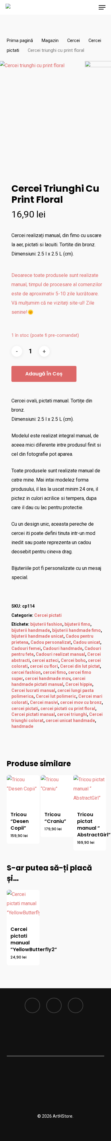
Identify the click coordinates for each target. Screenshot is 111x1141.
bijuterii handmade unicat (37, 636)
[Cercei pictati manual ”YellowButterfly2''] (23, 906)
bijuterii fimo (77, 624)
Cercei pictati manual (33, 714)
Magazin (50, 40)
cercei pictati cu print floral (67, 708)
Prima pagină (20, 40)
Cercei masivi (44, 702)
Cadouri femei (26, 648)
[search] (66, 7)
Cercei (73, 40)
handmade (22, 726)
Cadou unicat (86, 642)
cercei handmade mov (47, 678)
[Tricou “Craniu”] (57, 791)
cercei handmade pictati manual (48, 681)
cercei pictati (24, 708)
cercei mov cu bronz (81, 702)
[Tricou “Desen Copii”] (23, 791)
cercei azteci (45, 660)
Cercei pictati (48, 615)
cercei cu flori (44, 666)
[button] (102, 7)
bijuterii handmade (30, 630)
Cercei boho (73, 660)
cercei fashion (26, 672)
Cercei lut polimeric (56, 696)
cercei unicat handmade (70, 720)
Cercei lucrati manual (33, 690)
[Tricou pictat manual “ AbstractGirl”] (89, 791)
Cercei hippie (78, 684)
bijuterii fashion (46, 624)
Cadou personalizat (51, 642)
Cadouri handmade (62, 648)
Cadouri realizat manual (60, 654)
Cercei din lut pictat (80, 666)
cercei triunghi (72, 714)
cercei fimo (54, 672)
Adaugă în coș (44, 373)
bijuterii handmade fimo (76, 630)
